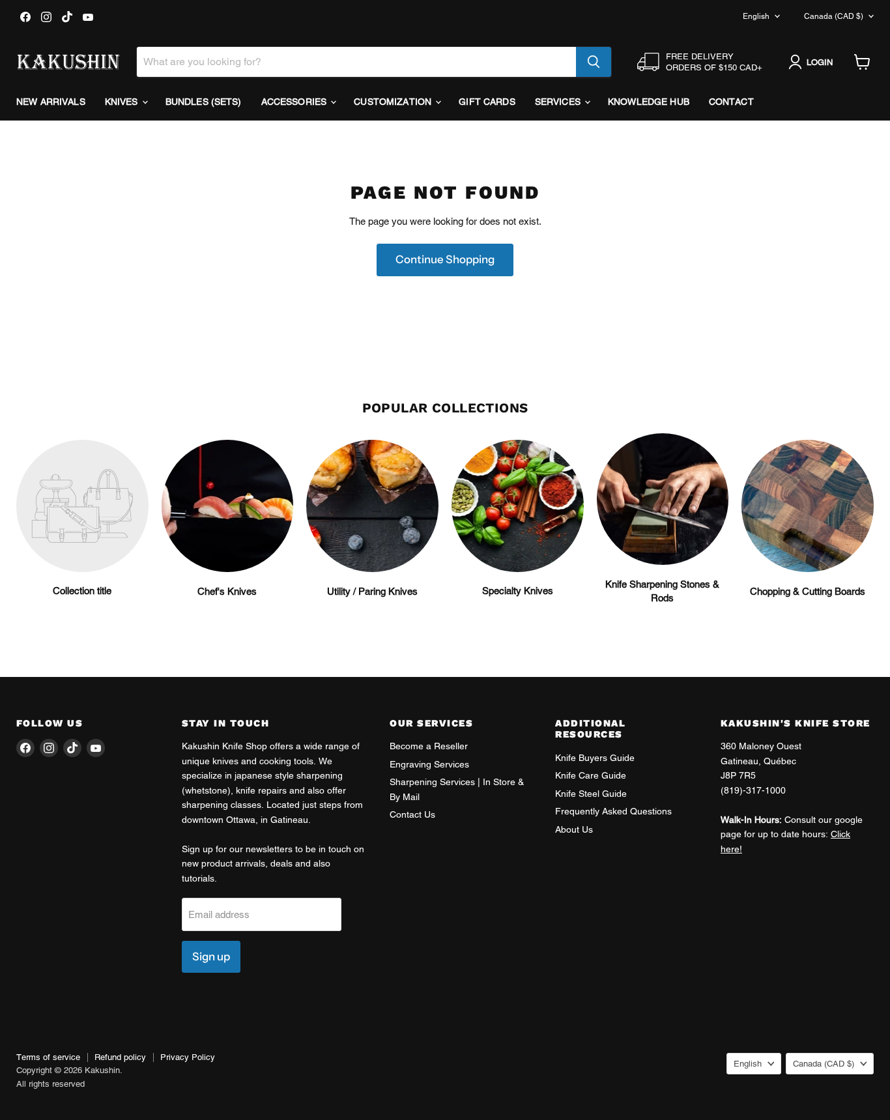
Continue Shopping (445, 259)
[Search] (593, 62)
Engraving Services (429, 764)
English (756, 16)
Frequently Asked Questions (613, 811)
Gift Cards (487, 101)
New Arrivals (50, 101)
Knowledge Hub (648, 101)
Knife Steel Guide (591, 793)
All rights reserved (50, 1084)
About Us (574, 829)
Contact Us (412, 814)
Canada (833, 16)
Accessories (295, 101)
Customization (394, 101)
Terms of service (48, 1057)
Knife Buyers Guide (595, 758)
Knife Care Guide (590, 775)
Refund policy (120, 1057)
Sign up (211, 956)
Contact (731, 101)
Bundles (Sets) (203, 101)
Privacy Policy (187, 1057)
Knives (123, 101)
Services (559, 101)
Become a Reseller (429, 746)
